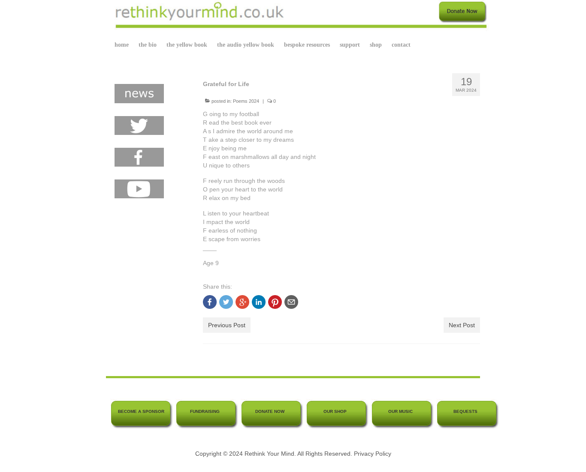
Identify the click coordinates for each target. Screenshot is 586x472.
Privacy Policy (372, 453)
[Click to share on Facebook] (210, 302)
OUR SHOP (335, 411)
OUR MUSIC (400, 411)
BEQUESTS (465, 411)
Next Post (462, 325)
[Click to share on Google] (242, 302)
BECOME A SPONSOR (141, 411)
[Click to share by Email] (291, 302)
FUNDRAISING (205, 411)
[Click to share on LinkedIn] (259, 302)
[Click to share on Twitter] (226, 302)
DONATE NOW (269, 411)
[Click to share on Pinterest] (275, 302)
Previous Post (226, 325)
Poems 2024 (246, 101)
